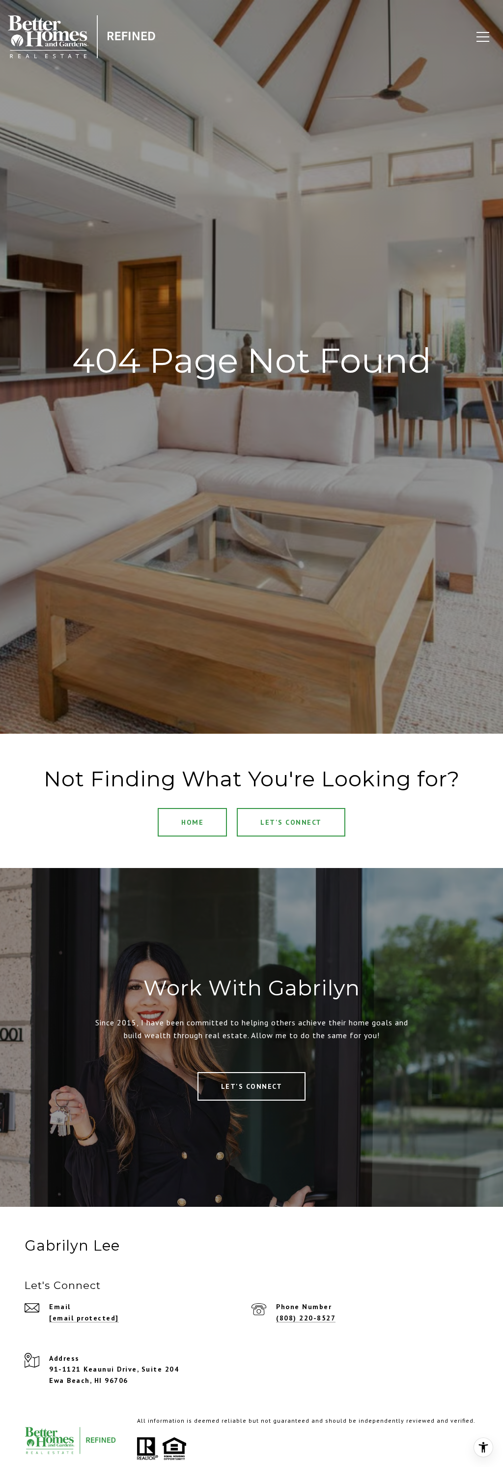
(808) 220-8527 (305, 1318)
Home (192, 822)
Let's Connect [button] (291, 822)
